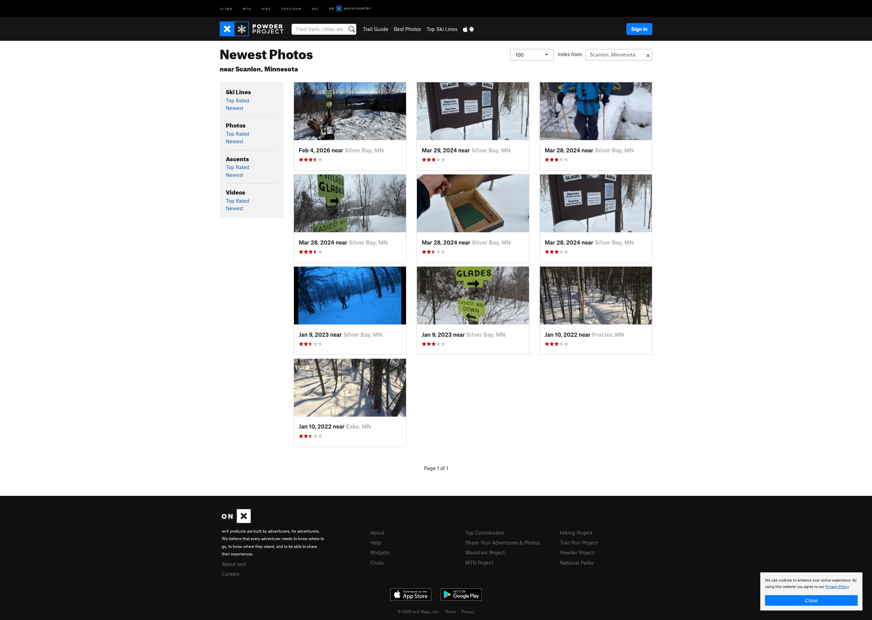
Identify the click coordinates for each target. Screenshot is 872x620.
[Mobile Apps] (468, 29)
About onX (234, 564)
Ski (315, 8)
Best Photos (407, 29)
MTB (247, 8)
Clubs (377, 562)
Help (375, 542)
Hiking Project (576, 533)
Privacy (468, 611)
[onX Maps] (236, 521)
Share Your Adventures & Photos (502, 542)
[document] (811, 591)
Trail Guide (375, 29)
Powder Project (577, 552)
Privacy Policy (837, 587)
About (377, 533)
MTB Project (479, 562)
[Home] (255, 28)
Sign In (639, 29)
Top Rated (237, 100)
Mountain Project (485, 552)
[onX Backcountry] (350, 8)
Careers (230, 574)
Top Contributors (484, 533)
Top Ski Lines (441, 29)
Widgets (380, 552)
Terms (450, 611)
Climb (226, 8)
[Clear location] (648, 54)
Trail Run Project (579, 542)
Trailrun (291, 8)
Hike (266, 8)
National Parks (576, 562)
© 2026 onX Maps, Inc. (418, 611)
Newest (234, 108)
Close (811, 600)
